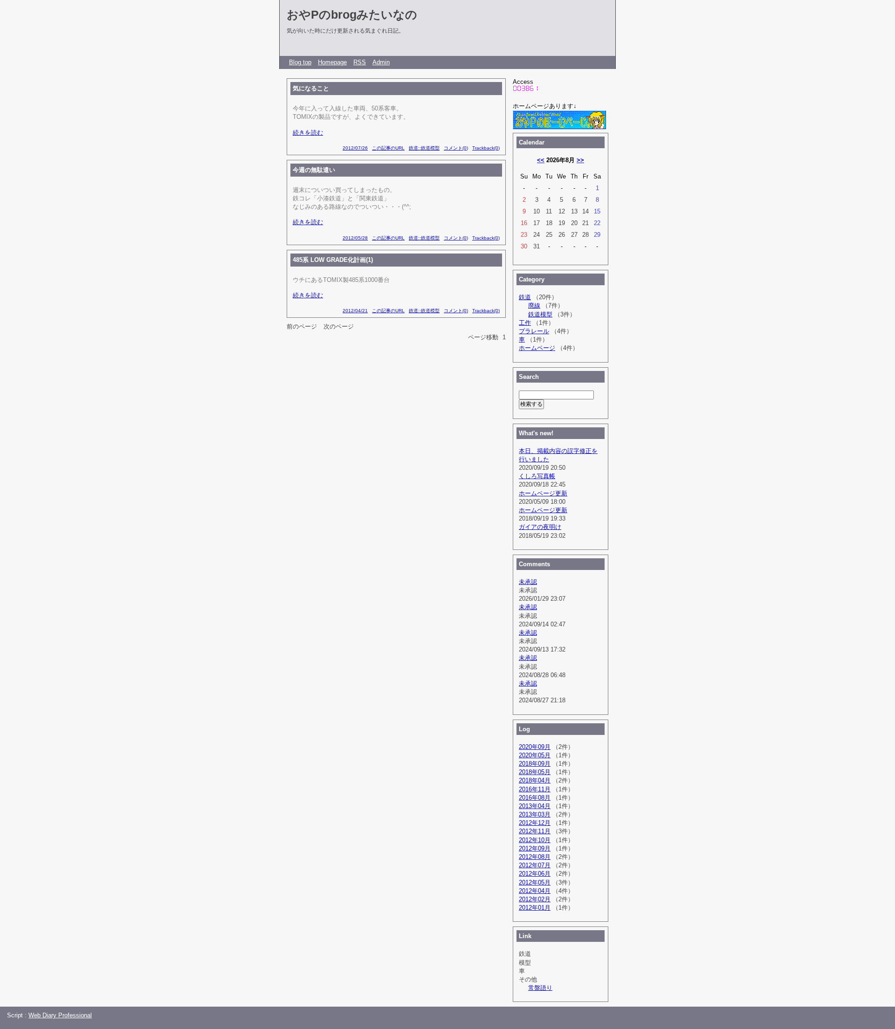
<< (540, 160)
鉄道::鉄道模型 (424, 148)
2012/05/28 (355, 237)
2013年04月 (535, 806)
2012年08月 (535, 856)
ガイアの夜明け (540, 526)
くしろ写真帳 (537, 476)
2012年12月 (535, 822)
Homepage (332, 62)
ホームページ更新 (543, 493)
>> (580, 160)
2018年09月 (535, 763)
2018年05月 (535, 771)
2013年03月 (535, 814)
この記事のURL (388, 148)
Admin (381, 62)
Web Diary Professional (60, 1015)
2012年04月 (535, 890)
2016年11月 (535, 789)
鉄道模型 (540, 314)
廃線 (534, 305)
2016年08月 (535, 797)
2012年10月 (535, 840)
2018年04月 (535, 780)
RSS (359, 62)
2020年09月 (535, 746)
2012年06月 (535, 873)
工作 (525, 322)
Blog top (300, 62)
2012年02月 (535, 899)
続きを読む (308, 132)
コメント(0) (456, 148)
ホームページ (537, 347)
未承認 (528, 581)
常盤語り (540, 987)
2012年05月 (535, 882)
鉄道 (525, 297)
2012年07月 (535, 865)
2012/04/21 (355, 310)
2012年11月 (535, 831)
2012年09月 (535, 848)
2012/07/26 (355, 148)
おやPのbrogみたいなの (352, 14)
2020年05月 (535, 755)
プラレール (534, 331)
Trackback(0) (486, 148)
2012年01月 (535, 907)
